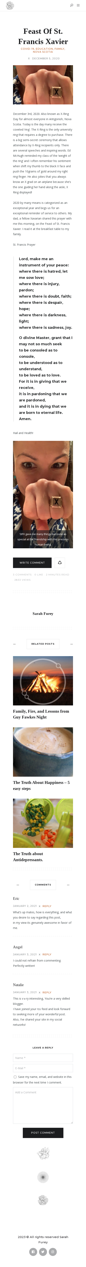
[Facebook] (33, 1252)
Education (44, 48)
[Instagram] (53, 1252)
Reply (47, 906)
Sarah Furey (43, 613)
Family (59, 48)
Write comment (32, 562)
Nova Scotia (43, 52)
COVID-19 (27, 48)
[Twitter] (43, 1252)
